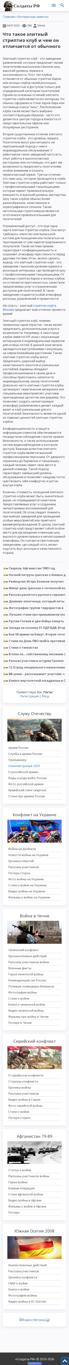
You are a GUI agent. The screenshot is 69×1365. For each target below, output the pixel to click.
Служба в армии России (25, 754)
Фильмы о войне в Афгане (27, 1206)
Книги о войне (18, 1289)
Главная (9, 17)
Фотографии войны (22, 992)
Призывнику (17, 760)
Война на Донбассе (22, 849)
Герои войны (17, 1182)
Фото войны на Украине (26, 879)
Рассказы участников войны (28, 962)
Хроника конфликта (22, 1277)
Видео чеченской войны (26, 1011)
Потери (13, 1212)
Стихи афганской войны (25, 1194)
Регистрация (29, 696)
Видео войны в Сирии (24, 1100)
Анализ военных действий (27, 1265)
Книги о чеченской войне (26, 1005)
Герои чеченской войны (25, 974)
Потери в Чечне (20, 1023)
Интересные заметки (32, 17)
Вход (45, 696)
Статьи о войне (19, 1170)
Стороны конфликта (23, 1081)
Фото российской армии (25, 784)
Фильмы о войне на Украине (29, 897)
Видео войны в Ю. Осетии (27, 1301)
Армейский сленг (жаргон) (27, 790)
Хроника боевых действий (27, 956)
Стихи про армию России (26, 796)
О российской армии (23, 772)
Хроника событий (21, 861)
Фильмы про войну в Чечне (28, 1017)
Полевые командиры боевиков (31, 986)
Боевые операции (21, 1188)
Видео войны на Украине (26, 891)
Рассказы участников (23, 867)
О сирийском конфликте (25, 1075)
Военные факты (19, 968)
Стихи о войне (18, 998)
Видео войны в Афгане (24, 1200)
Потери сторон (19, 873)
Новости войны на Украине (28, 855)
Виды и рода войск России (27, 778)
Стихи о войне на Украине (27, 885)
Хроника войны (19, 1087)
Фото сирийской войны (25, 1106)
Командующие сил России (27, 980)
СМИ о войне (18, 1283)
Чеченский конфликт (23, 950)
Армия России (18, 748)
